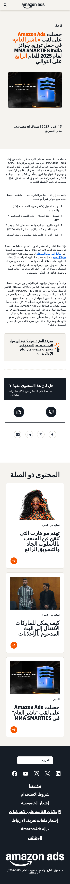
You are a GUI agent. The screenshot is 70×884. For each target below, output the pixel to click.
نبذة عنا (35, 785)
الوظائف (35, 837)
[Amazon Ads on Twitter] (47, 774)
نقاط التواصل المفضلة (48, 253)
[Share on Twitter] (41, 434)
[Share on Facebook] (52, 434)
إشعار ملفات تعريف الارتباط (35, 820)
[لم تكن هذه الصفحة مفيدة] (51, 412)
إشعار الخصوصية (35, 802)
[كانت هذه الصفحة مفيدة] (18, 412)
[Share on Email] (17, 434)
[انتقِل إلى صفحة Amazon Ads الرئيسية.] (35, 859)
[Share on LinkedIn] (29, 434)
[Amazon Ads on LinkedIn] (58, 774)
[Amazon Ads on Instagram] (36, 774)
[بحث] (5, 4)
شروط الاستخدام (35, 794)
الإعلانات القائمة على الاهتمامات (35, 811)
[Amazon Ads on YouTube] (25, 774)
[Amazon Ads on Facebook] (14, 774)
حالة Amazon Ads (35, 828)
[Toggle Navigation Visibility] (65, 5)
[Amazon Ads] (36, 5)
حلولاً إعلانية (59, 257)
